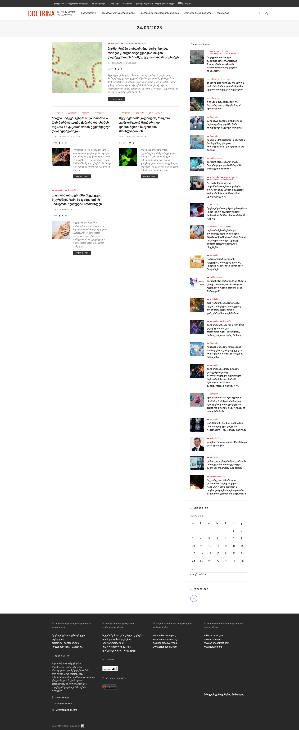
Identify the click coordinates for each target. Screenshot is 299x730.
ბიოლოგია (115, 43)
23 (242, 553)
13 (217, 545)
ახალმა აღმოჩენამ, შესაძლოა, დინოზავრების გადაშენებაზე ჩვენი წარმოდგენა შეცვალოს (225, 86)
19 (209, 553)
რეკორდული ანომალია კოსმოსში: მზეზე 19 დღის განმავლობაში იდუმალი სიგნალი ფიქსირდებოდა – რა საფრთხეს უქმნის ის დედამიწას (226, 487)
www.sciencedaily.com (165, 646)
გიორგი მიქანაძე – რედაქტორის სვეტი (155, 3)
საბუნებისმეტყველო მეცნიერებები (159, 13)
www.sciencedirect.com (216, 643)
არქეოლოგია (215, 79)
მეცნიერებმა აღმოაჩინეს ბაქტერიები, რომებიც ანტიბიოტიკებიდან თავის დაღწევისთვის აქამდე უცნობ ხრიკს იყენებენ (143, 53)
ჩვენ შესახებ (98, 3)
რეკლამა (127, 3)
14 (226, 545)
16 (242, 545)
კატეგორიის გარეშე (218, 476)
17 (193, 553)
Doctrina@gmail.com (66, 710)
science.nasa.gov (213, 635)
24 (193, 561)
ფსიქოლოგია (229, 177)
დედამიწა (140, 113)
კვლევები (128, 43)
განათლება (214, 177)
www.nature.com (213, 646)
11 (201, 545)
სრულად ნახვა (116, 99)
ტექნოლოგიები (216, 158)
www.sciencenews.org (165, 639)
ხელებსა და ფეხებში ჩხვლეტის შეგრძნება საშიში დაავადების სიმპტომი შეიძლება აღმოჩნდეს (77, 199)
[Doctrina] (51, 13)
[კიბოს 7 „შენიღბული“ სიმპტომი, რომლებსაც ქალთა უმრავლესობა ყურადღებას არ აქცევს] (197, 141)
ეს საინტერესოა (156, 113)
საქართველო (88, 13)
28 (226, 561)
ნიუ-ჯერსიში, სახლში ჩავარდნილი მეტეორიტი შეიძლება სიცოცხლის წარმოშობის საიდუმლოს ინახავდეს (222, 64)
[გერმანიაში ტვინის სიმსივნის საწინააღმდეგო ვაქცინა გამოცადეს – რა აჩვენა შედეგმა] (197, 424)
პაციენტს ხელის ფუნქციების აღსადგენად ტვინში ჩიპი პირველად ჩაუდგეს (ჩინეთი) (224, 124)
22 (234, 553)
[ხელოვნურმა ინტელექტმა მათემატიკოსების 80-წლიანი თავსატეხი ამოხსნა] (197, 163)
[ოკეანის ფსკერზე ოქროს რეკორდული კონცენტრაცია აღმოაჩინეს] (197, 103)
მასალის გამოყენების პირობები (224, 694)
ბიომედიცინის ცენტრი (116, 639)
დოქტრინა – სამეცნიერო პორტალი (71, 3)
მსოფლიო (99, 113)
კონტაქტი (114, 3)
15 (234, 545)
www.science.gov (213, 639)
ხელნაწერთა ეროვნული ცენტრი (122, 635)
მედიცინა (142, 43)
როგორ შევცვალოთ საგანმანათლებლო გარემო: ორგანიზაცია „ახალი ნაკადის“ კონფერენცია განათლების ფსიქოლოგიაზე (226, 190)
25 (201, 561)
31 (193, 568)
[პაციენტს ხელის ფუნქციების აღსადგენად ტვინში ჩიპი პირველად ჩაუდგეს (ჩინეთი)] (197, 122)
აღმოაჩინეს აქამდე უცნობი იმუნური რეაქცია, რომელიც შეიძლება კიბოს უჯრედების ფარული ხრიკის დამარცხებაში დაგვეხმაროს (226, 404)
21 (226, 553)
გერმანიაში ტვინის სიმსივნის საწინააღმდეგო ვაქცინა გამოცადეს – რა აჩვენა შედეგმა (226, 426)
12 (209, 545)
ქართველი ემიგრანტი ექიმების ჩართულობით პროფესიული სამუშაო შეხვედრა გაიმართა (226, 464)
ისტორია (229, 79)
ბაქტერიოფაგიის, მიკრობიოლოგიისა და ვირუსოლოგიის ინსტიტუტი (119, 647)
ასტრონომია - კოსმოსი (219, 51)
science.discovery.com (165, 643)
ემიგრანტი (223, 13)
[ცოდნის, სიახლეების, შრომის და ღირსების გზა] (197, 443)
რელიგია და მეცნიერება (197, 13)
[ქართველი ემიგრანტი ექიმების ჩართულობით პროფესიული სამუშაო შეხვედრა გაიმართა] (197, 462)
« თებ (193, 574)
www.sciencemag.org (164, 635)
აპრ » (202, 574)
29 (234, 561)
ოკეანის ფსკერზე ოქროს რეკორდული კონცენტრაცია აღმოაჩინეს (224, 105)
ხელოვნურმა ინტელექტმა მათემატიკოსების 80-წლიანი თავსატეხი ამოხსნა (224, 165)
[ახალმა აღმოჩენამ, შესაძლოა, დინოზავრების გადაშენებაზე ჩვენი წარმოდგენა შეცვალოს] (197, 84)
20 (217, 553)
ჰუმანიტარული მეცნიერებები (118, 13)
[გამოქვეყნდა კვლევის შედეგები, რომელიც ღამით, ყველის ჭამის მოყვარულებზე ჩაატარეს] (197, 260)
